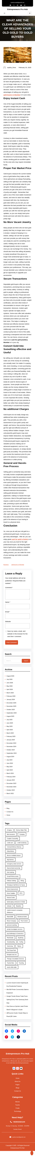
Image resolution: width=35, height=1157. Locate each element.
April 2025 (10, 729)
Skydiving (20, 937)
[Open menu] (4, 13)
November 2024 (11, 746)
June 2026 (10, 682)
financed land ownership (13, 868)
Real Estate (10, 937)
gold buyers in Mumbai (17, 564)
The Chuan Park (11, 950)
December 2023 (11, 783)
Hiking (22, 880)
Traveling (21, 963)
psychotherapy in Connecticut (15, 933)
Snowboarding (11, 942)
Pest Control (24, 921)
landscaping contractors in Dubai (16, 901)
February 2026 (11, 696)
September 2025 (12, 713)
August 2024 (10, 756)
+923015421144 (19, 1122)
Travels (17, 1105)
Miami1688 (10, 916)
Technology (17, 1111)
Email (7, 612)
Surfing (21, 942)
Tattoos (19, 946)
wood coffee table (12, 967)
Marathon (18, 906)
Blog (8, 808)
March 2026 (10, 693)
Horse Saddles (11, 893)
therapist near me (12, 954)
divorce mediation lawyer (14, 855)
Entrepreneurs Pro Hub (17, 9)
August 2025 (10, 716)
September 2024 (12, 753)
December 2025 (11, 703)
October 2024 (11, 750)
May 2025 (9, 726)
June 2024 (10, 763)
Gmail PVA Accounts (12, 876)
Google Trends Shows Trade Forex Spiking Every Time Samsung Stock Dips (17, 1000)
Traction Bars (10, 963)
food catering (10, 872)
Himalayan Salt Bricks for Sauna (16, 885)
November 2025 (11, 706)
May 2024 (9, 766)
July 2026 (9, 679)
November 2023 (11, 786)
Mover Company (11, 921)
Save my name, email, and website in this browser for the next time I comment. (17, 633)
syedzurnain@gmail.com (17, 2)
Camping (21, 834)
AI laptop (9, 830)
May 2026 (9, 686)
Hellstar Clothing (11, 880)
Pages (17, 1084)
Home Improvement (12, 889)
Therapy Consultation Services (15, 958)
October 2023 (11, 790)
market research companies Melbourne (15, 911)
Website (8, 621)
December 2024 (11, 743)
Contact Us (10, 811)
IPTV (21, 893)
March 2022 (10, 793)
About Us (17, 1081)
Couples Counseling (12, 838)
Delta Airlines (10, 851)
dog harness (10, 859)
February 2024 (11, 776)
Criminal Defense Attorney (14, 847)
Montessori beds (22, 916)
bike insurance (11, 834)
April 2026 (10, 689)
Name (7, 602)
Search (26, 660)
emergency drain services (14, 863)
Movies (17, 1101)
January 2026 (11, 699)
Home (8, 815)
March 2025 (10, 733)
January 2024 (11, 780)
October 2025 (11, 709)
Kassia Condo (11, 897)
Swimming (10, 946)
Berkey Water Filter (21, 830)
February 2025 (11, 736)
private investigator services (14, 929)
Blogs (17, 1088)
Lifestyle (9, 906)
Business (6, 564)
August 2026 (10, 676)
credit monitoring (21, 842)
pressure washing (12, 925)
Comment (9, 587)
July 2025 (9, 719)
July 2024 (9, 760)
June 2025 (10, 723)
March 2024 (10, 773)
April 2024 (10, 770)
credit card (10, 842)
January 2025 (11, 739)
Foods (17, 1108)
